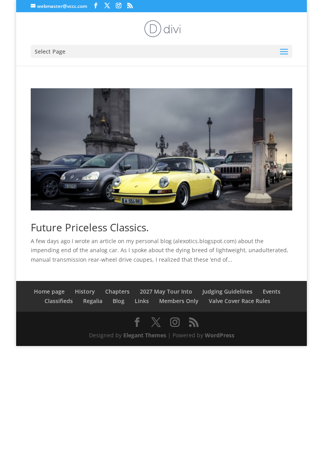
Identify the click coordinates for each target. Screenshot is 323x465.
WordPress (219, 335)
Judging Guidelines (227, 291)
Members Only (179, 301)
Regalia (92, 301)
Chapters (117, 291)
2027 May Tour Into (166, 291)
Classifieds (59, 301)
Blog (118, 301)
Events (271, 291)
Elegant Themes (144, 335)
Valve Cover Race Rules (239, 301)
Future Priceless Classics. (90, 227)
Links (142, 301)
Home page (49, 291)
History (85, 291)
